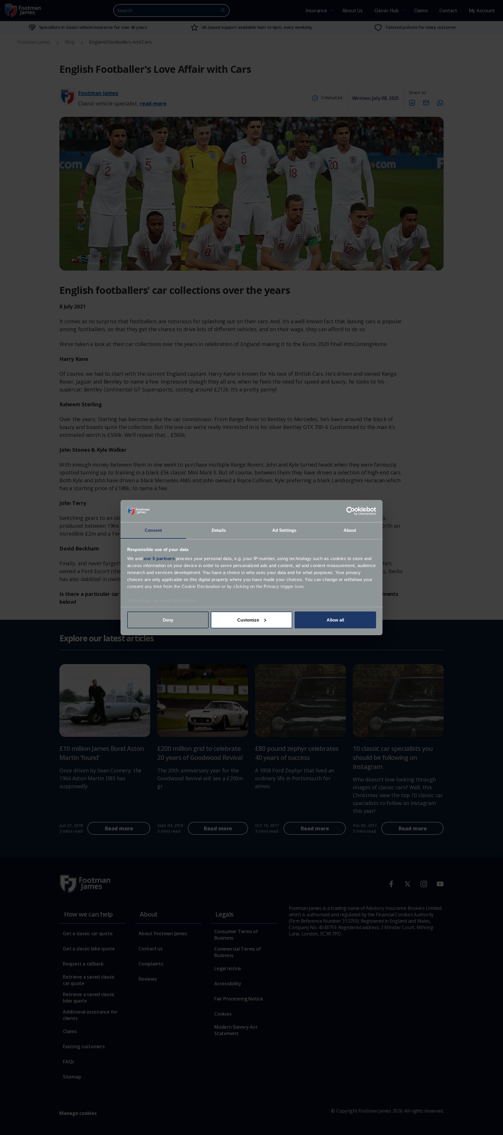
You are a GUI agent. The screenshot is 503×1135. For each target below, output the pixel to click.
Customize (248, 619)
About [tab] (349, 530)
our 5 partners (159, 558)
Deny (168, 619)
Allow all (335, 619)
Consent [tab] (153, 530)
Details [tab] (219, 530)
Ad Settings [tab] (284, 530)
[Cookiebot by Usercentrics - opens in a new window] (350, 511)
